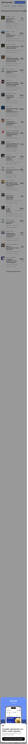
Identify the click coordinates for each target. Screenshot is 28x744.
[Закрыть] (24, 699)
